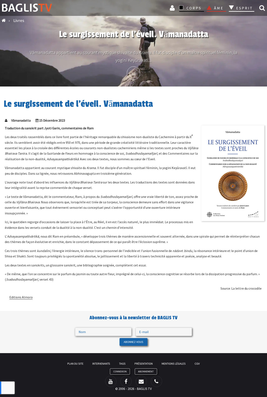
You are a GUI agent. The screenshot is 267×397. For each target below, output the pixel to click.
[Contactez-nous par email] (141, 381)
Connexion (173, 7)
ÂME (219, 8)
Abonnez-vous (133, 342)
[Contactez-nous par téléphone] (156, 381)
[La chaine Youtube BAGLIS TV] (110, 381)
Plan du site (75, 363)
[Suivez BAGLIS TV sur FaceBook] (126, 381)
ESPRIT (244, 8)
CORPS (194, 8)
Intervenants (101, 363)
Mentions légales (174, 363)
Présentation (144, 363)
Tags (122, 363)
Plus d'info (133, 73)
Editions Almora (21, 297)
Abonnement (146, 371)
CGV (197, 363)
